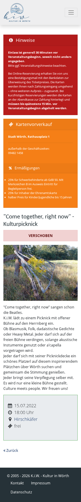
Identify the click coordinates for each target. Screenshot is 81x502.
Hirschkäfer (26, 419)
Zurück (11, 450)
